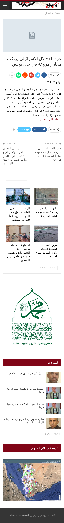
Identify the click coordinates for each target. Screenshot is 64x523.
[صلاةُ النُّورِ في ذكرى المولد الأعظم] (53, 378)
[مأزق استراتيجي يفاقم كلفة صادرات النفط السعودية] (46, 196)
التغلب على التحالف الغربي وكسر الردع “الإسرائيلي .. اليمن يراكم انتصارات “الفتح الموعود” (15, 156)
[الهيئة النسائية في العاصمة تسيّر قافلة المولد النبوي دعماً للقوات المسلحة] (18, 196)
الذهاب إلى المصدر (50, 119)
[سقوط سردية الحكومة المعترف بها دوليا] (53, 393)
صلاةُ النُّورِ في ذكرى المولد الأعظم (26, 373)
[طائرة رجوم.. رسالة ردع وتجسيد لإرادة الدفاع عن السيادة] (53, 423)
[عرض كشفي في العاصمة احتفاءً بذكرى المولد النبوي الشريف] (46, 233)
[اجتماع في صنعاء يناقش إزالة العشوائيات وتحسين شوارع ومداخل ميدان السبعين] (18, 233)
